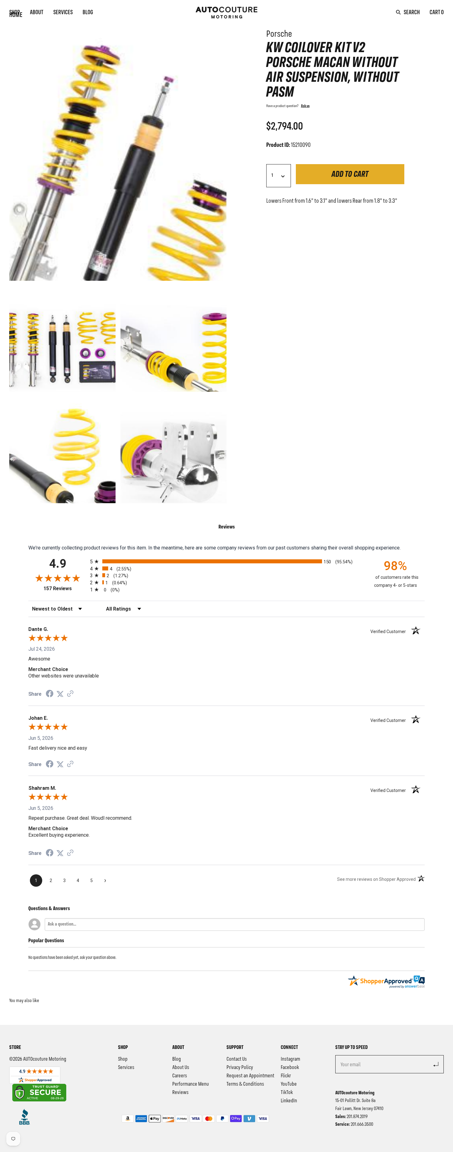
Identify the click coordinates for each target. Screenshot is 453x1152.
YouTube (289, 1084)
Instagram (290, 1059)
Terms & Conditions (245, 1084)
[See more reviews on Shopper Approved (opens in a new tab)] (70, 694)
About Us (180, 1067)
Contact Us (236, 1059)
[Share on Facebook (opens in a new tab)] (49, 694)
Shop (14, 13)
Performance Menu (190, 1084)
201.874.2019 (357, 1116)
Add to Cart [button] (350, 174)
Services (63, 13)
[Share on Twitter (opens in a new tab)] (60, 694)
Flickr (286, 1076)
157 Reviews (65, 588)
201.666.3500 (362, 1124)
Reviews (180, 1092)
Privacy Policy (239, 1067)
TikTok (287, 1092)
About (36, 13)
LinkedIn (289, 1101)
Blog (88, 13)
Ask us (305, 106)
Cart (437, 13)
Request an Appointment (250, 1076)
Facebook (290, 1067)
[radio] (226, 561)
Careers (179, 1076)
